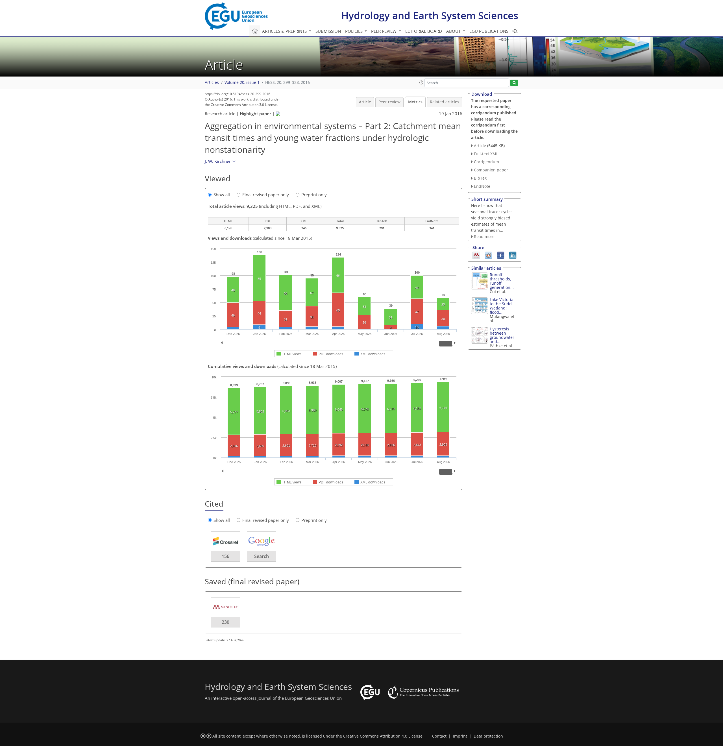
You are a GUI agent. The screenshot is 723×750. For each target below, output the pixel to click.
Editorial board (423, 31)
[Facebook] (500, 255)
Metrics (415, 101)
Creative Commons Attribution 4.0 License (383, 736)
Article (365, 101)
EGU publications (488, 31)
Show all (222, 194)
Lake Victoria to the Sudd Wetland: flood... (501, 306)
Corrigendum (486, 161)
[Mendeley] (476, 255)
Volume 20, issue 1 (242, 82)
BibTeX (480, 178)
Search (261, 556)
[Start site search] (514, 83)
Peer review (389, 101)
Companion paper (491, 170)
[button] (421, 82)
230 (225, 622)
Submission (328, 31)
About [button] (454, 31)
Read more (484, 236)
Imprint (460, 736)
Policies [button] (354, 31)
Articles (212, 82)
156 (225, 556)
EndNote (482, 186)
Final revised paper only (265, 194)
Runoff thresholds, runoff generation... (502, 281)
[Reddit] (488, 255)
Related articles (444, 101)
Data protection (488, 736)
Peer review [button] (384, 31)
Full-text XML (486, 153)
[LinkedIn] (513, 255)
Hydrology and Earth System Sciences (429, 15)
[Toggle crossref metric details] (225, 541)
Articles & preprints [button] (285, 31)
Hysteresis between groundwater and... (502, 335)
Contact (439, 736)
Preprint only (314, 194)
